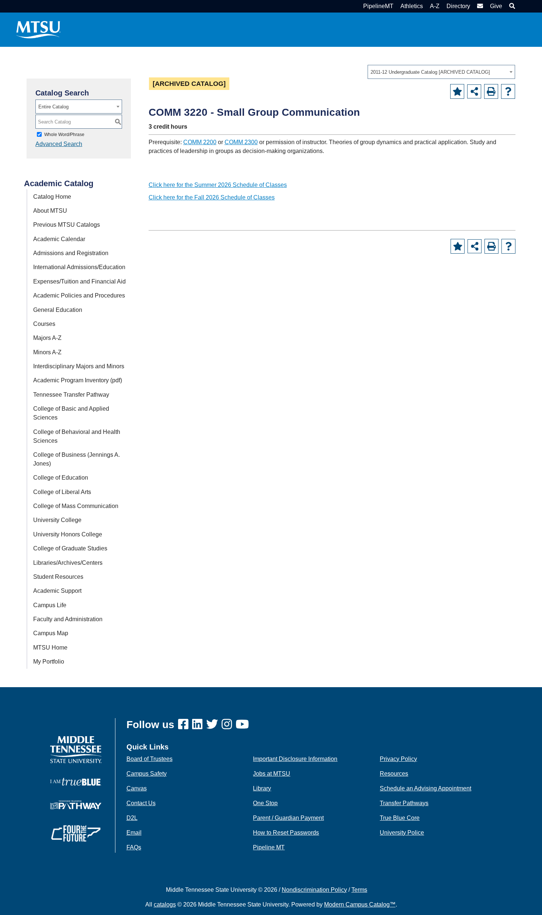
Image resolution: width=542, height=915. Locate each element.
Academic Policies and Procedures (79, 295)
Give (496, 6)
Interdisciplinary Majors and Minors (78, 366)
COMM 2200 (199, 142)
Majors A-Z (47, 338)
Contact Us (141, 803)
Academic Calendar (59, 239)
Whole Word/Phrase (64, 134)
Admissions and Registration (70, 253)
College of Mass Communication (75, 506)
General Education (57, 310)
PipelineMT (378, 6)
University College (57, 520)
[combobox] (441, 72)
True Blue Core (400, 818)
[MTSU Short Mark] (38, 29)
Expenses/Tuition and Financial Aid (79, 281)
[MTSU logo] (76, 749)
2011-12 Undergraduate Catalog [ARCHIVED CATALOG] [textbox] (430, 72)
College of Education (60, 477)
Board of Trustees (149, 759)
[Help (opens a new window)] (508, 91)
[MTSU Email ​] (479, 6)
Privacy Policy (398, 759)
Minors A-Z (47, 352)
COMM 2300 (241, 142)
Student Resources (58, 577)
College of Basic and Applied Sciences (71, 413)
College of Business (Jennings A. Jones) (76, 459)
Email (134, 832)
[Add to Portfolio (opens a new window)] (457, 91)
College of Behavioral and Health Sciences (76, 436)
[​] (185, 724)
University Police (402, 832)
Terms (359, 890)
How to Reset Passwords (286, 832)
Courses (44, 324)
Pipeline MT (269, 847)
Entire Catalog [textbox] (53, 106)
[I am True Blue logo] (76, 781)
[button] (511, 6)
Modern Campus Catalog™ (360, 904)
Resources (394, 773)
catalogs (165, 904)
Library (262, 788)
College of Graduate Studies (70, 548)
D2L (132, 818)
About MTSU (50, 211)
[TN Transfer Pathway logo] (76, 804)
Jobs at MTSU (271, 773)
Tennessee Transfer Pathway (71, 395)
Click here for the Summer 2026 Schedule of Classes (218, 185)
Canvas (136, 788)
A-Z (434, 6)
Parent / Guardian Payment (288, 818)
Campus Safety (146, 773)
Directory (458, 6)
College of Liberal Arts (62, 492)
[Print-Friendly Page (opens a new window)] (491, 91)
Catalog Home (52, 197)
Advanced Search (58, 144)
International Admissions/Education (79, 267)
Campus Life (49, 605)
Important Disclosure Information (295, 759)
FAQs (133, 847)
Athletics (411, 6)
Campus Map (50, 633)
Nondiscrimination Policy (314, 890)
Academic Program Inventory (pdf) (77, 380)
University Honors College (67, 534)
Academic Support (57, 591)
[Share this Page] (474, 91)
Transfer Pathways (404, 803)
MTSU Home (50, 647)
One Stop (265, 803)
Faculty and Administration (68, 619)
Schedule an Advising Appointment (425, 788)
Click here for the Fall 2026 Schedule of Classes (212, 197)
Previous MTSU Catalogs (66, 225)
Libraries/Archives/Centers (68, 563)
